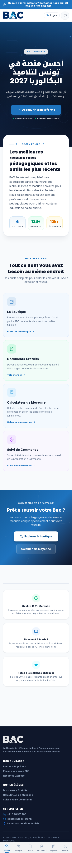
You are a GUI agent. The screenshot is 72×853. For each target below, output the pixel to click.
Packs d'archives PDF (16, 771)
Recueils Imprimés (14, 766)
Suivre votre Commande (17, 799)
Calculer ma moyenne (36, 549)
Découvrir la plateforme (38, 109)
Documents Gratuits (15, 790)
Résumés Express (14, 775)
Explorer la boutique (38, 536)
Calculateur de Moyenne (18, 795)
